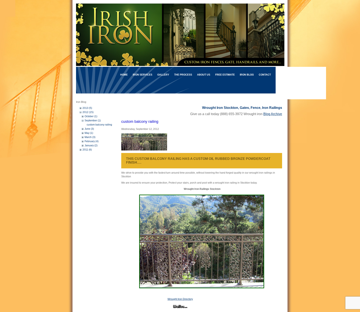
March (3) (90, 137)
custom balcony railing (99, 124)
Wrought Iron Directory (180, 299)
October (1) (91, 116)
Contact (265, 74)
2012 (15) (88, 112)
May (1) (89, 133)
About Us (203, 74)
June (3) (89, 128)
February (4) (92, 141)
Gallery (163, 74)
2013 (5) (87, 108)
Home (124, 74)
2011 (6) (87, 149)
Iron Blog (247, 74)
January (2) (91, 145)
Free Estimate (225, 74)
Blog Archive (272, 114)
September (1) (93, 120)
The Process (183, 74)
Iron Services (142, 74)
